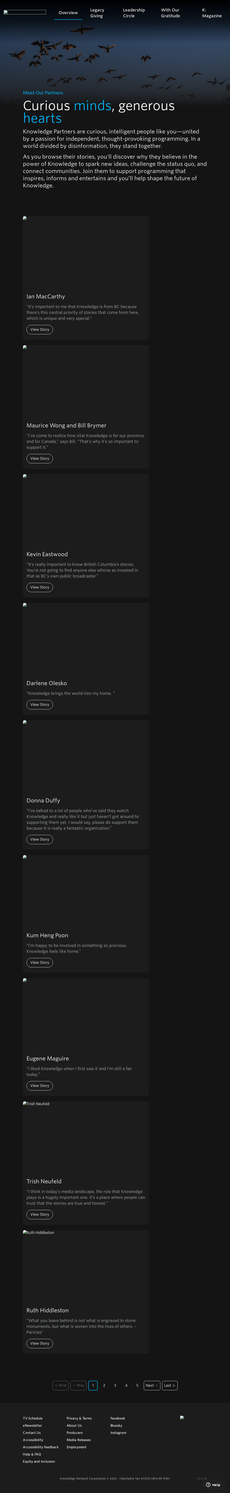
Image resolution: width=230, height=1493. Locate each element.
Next (150, 1385)
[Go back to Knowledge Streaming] (25, 13)
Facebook (118, 1418)
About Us (74, 1425)
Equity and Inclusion (39, 1461)
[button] (61, 1385)
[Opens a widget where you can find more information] (213, 1485)
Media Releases (79, 1440)
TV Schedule (32, 1418)
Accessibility (33, 1440)
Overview (68, 12)
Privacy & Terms (79, 1418)
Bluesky (116, 1425)
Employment (76, 1447)
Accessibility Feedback (40, 1447)
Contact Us (32, 1433)
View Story (39, 329)
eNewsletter (32, 1425)
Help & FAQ (32, 1454)
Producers (75, 1433)
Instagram (118, 1433)
